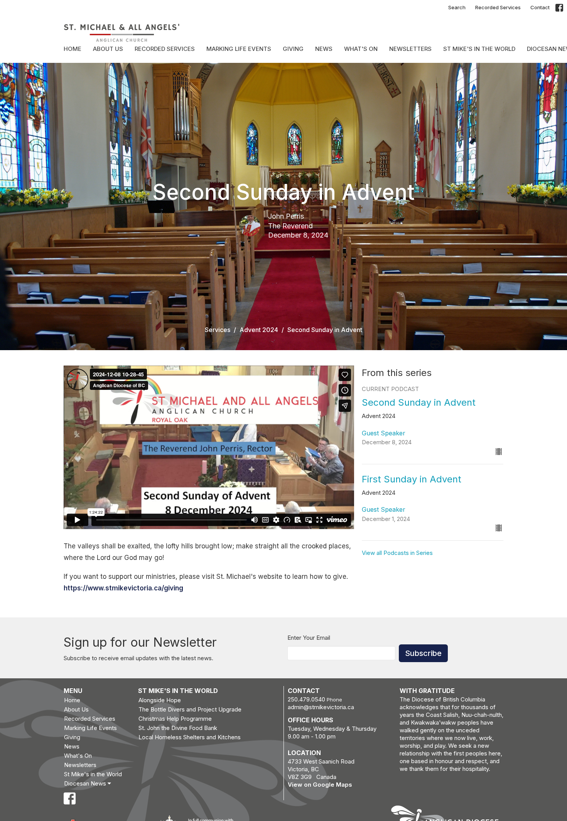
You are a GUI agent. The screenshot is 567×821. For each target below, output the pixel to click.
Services (217, 330)
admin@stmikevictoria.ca (321, 707)
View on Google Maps (320, 784)
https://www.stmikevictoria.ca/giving (123, 588)
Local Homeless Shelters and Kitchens (189, 737)
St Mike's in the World (479, 48)
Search (457, 7)
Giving (293, 48)
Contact (540, 7)
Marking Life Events (238, 48)
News (323, 48)
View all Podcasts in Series (397, 552)
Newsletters (410, 48)
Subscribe (423, 653)
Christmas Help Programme (175, 718)
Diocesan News (86, 783)
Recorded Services (498, 7)
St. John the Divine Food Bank (177, 728)
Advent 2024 (259, 330)
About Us (108, 48)
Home (72, 48)
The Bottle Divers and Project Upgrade (189, 709)
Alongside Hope (159, 700)
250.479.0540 (306, 699)
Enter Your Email (308, 637)
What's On (361, 48)
